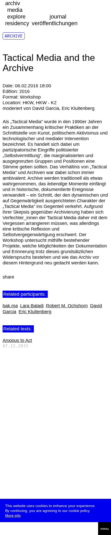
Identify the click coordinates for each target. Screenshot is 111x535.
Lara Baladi (32, 305)
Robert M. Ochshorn (67, 305)
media (14, 10)
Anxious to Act (17, 340)
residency (17, 23)
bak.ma (10, 305)
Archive (14, 36)
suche (8, 528)
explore (16, 16)
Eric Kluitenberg (35, 311)
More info (13, 515)
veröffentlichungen (54, 23)
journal (58, 16)
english (20, 529)
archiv (12, 3)
